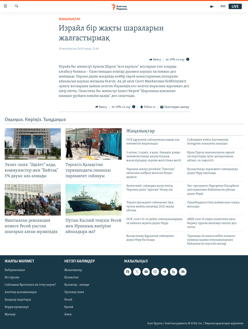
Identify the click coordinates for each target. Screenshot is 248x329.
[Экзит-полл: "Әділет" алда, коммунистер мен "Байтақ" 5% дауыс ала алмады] (33, 144)
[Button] (155, 59)
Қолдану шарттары (18, 299)
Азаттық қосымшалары (21, 292)
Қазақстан (71, 277)
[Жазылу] (182, 271)
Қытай (68, 306)
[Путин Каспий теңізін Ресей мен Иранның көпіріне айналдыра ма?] (93, 200)
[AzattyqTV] (212, 6)
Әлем (67, 314)
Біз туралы (12, 277)
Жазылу (10, 314)
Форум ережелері (17, 306)
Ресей (68, 299)
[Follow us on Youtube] (146, 271)
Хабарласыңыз (15, 270)
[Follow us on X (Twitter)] (136, 271)
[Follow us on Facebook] (127, 271)
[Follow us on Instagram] (155, 271)
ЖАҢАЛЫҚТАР (69, 19)
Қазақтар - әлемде (76, 284)
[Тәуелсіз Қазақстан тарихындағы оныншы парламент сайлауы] (93, 144)
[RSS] (173, 271)
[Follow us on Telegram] (164, 271)
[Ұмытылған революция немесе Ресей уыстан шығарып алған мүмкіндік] (33, 200)
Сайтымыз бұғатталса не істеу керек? (30, 284)
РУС (223, 6)
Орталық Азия (74, 292)
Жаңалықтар (73, 270)
